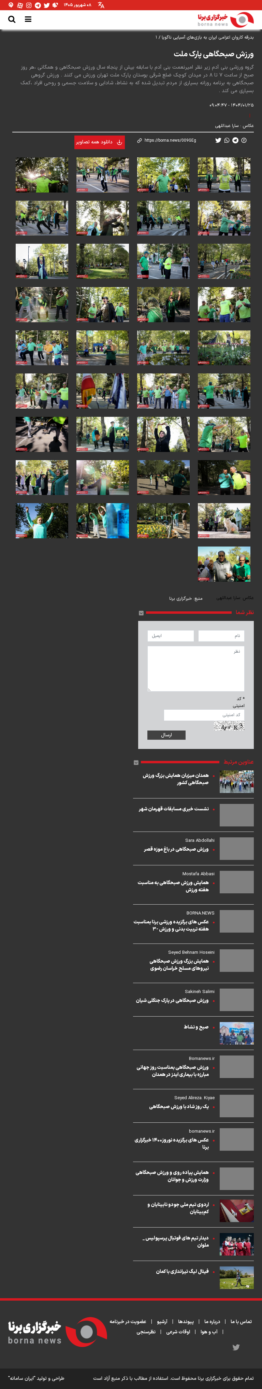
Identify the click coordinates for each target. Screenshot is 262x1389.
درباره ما (212, 1322)
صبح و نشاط (196, 1027)
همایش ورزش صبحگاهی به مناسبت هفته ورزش (173, 886)
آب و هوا (209, 1332)
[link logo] (226, 20)
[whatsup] (227, 140)
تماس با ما (241, 1322)
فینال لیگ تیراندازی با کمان (182, 1271)
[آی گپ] (11, 5)
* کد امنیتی (239, 702)
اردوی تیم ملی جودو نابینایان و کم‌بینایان (178, 1208)
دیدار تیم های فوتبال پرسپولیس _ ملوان (176, 1242)
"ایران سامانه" (21, 1378)
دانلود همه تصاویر (94, 142)
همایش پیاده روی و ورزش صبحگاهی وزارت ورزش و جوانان (172, 1176)
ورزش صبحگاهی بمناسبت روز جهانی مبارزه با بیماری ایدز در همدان (172, 1071)
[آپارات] (20, 5)
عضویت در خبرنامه (128, 1322)
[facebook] (244, 140)
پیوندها (186, 1322)
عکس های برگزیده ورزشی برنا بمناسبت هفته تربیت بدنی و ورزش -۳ (171, 926)
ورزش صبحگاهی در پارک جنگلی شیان (172, 1000)
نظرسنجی (146, 1332)
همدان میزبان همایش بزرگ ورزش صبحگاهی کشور (176, 779)
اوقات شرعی (178, 1332)
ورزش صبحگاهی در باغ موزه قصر (176, 849)
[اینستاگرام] (29, 5)
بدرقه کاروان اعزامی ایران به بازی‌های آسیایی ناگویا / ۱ (205, 37)
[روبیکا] (56, 5)
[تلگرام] (38, 5)
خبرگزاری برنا (180, 598)
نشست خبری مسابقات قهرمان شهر (174, 809)
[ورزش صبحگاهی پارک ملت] (224, 175)
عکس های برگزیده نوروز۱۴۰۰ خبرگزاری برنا (171, 1144)
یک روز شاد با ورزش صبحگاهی (179, 1106)
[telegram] (235, 140)
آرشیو (162, 1322)
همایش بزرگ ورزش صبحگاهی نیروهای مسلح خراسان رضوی (179, 965)
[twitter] (218, 140)
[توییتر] (47, 5)
